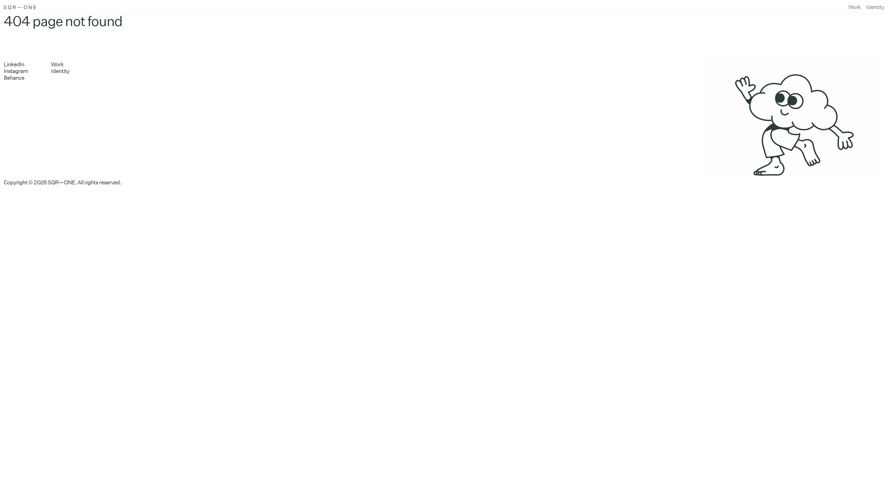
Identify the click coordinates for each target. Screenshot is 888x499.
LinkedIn (14, 64)
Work (854, 7)
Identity (875, 7)
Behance (14, 77)
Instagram (16, 71)
